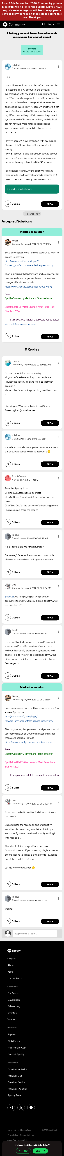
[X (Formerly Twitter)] (21, 1107)
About (10, 965)
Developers (13, 1000)
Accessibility (23, 1140)
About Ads (11, 1140)
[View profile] (8, 66)
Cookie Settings (27, 1135)
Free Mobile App (16, 1047)
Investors (12, 1013)
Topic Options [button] (31, 213)
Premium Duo (14, 1075)
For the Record (15, 978)
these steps (40, 13)
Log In (51, 24)
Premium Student (17, 1088)
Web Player (13, 1041)
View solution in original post (20, 324)
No (26, 1150)
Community (17, 24)
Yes (38, 1150)
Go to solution (33, 51)
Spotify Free (14, 1095)
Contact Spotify (16, 1054)
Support (11, 1034)
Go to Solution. (24, 189)
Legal (9, 1130)
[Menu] (58, 24)
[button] (58, 66)
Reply (50, 204)
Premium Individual (17, 1069)
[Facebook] (31, 1107)
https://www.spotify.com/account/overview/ (28, 286)
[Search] (43, 24)
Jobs (10, 971)
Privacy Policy (12, 1135)
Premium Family (16, 1082)
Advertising (13, 1006)
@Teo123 (9, 596)
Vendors (12, 1019)
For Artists (13, 993)
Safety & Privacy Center (23, 1130)
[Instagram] (11, 1107)
